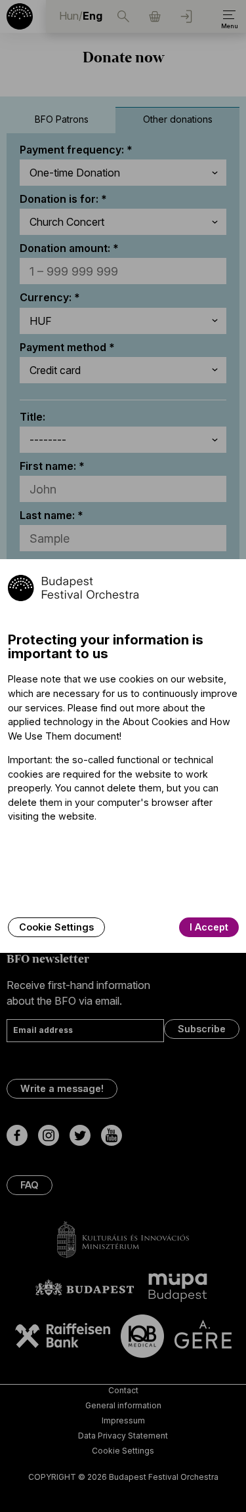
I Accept (209, 927)
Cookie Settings (56, 927)
